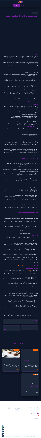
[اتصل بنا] (3, 429)
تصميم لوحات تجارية (17, 408)
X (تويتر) (9, 407)
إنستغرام (9, 408)
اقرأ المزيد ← (36, 369)
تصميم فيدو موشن (17, 409)
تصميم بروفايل (18, 407)
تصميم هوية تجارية (35, 71)
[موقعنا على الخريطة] (3, 431)
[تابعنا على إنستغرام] (3, 434)
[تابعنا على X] (3, 436)
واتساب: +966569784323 (6, 406)
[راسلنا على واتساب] (3, 427)
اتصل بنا (16, 5)
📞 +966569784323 (36, 418)
